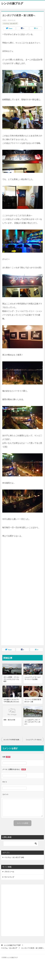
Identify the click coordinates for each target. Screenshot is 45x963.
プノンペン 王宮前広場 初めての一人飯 (33, 700)
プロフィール (9, 872)
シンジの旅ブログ (12, 3)
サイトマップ (9, 877)
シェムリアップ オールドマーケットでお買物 (33, 678)
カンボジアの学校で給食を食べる (12, 739)
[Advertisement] (22, 570)
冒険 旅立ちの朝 (9, 720)
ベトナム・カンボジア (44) (14, 857)
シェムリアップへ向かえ (34, 739)
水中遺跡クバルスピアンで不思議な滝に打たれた (11, 700)
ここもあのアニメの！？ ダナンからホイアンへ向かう (32, 722)
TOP (12, 945)
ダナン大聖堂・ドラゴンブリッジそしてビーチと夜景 (11, 679)
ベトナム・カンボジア (10, 23)
